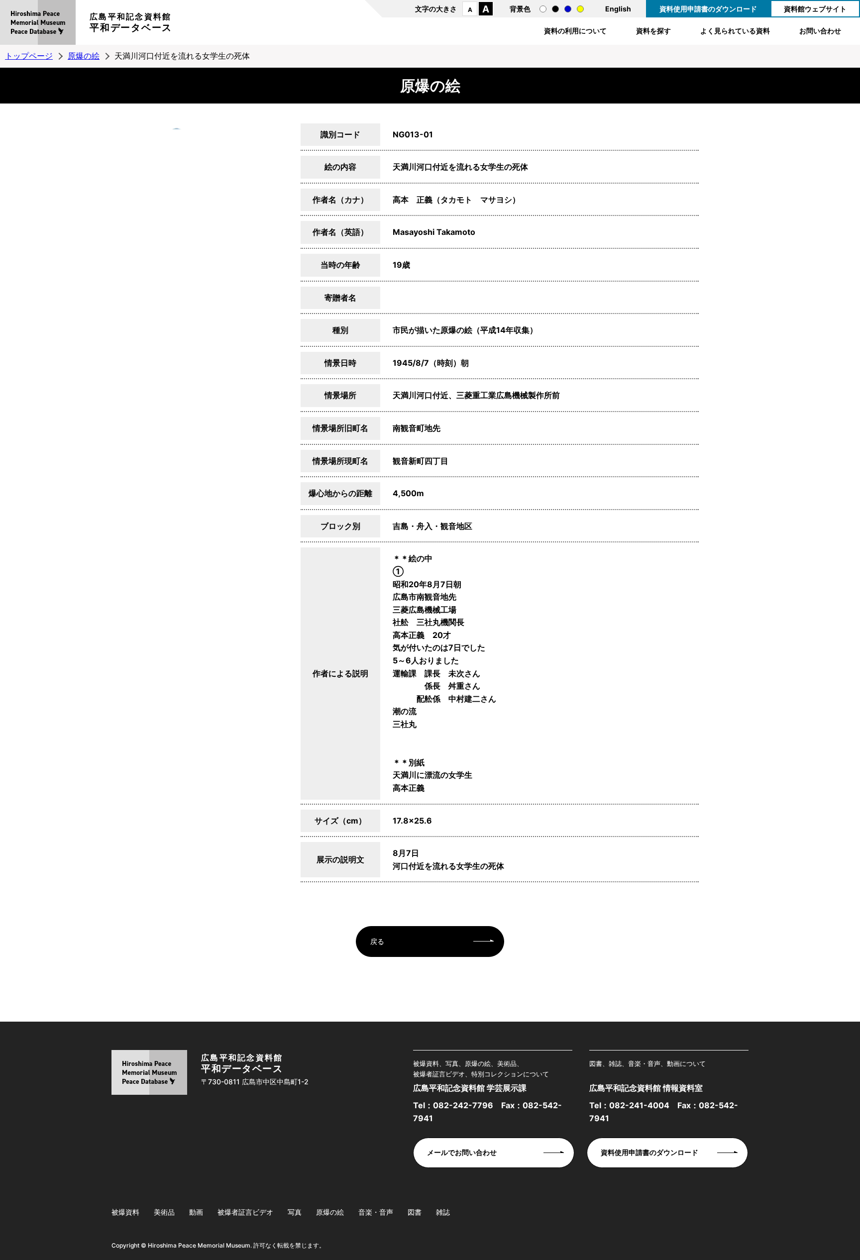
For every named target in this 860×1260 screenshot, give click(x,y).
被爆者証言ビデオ (245, 1212)
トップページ (29, 56)
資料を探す (653, 30)
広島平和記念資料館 (131, 22)
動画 (196, 1212)
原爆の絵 (84, 56)
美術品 (164, 1212)
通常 (542, 8)
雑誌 (443, 1212)
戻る (377, 941)
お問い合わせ (820, 30)
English (618, 8)
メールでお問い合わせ (462, 1152)
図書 (415, 1212)
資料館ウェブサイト (815, 8)
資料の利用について (575, 30)
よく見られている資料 (735, 30)
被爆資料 (125, 1212)
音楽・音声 (375, 1212)
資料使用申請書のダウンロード (708, 8)
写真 (295, 1212)
